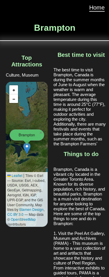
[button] (27, 148)
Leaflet (16, 175)
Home (97, 7)
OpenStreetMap (23, 219)
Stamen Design (31, 209)
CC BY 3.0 (15, 214)
